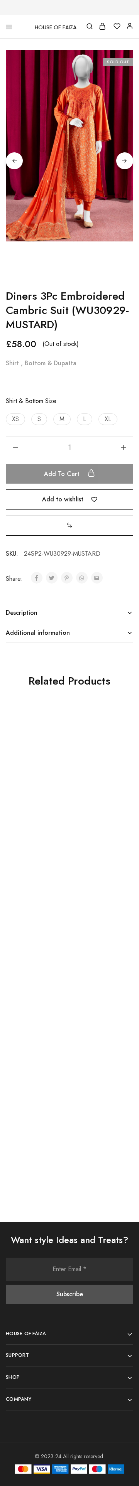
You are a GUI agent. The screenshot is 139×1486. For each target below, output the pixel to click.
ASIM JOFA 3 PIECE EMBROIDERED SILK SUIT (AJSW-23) (97, 1120)
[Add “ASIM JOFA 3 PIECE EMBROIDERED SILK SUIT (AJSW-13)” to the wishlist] (55, 892)
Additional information (38, 632)
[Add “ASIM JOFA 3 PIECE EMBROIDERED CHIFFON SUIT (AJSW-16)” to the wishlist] (118, 892)
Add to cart (62, 473)
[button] (15, 419)
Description (21, 612)
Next (124, 160)
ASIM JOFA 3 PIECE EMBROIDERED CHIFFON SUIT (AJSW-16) (96, 964)
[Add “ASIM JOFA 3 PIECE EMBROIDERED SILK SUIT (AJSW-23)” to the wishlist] (118, 1051)
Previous (14, 160)
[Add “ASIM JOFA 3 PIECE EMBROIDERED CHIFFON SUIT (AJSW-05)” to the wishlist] (55, 732)
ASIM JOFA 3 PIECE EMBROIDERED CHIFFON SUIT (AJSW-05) (32, 804)
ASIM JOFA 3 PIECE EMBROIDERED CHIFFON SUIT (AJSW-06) (96, 804)
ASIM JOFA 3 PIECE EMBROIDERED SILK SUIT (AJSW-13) (33, 960)
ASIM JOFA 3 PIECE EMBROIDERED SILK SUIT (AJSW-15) (33, 1120)
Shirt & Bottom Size (31, 400)
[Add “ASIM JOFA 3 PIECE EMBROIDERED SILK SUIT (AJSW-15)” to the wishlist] (55, 1051)
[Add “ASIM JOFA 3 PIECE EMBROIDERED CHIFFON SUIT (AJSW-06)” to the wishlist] (118, 732)
